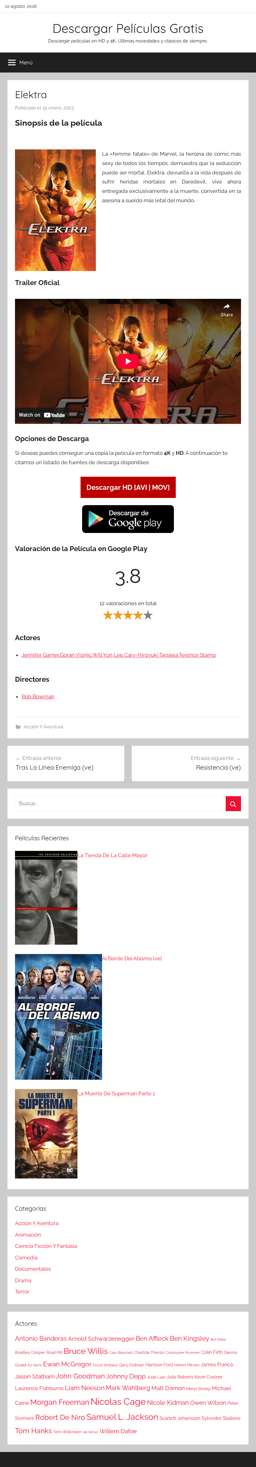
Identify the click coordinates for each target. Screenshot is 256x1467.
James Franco (217, 1365)
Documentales (33, 1269)
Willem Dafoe (118, 1431)
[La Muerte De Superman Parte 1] (46, 1135)
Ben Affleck (152, 1338)
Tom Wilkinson (67, 1431)
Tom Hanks (33, 1431)
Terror (22, 1292)
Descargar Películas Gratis (128, 28)
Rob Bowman (38, 696)
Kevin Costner (208, 1376)
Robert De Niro (60, 1417)
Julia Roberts (180, 1376)
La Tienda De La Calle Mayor (112, 855)
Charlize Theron (149, 1352)
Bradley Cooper (30, 1352)
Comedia (26, 1257)
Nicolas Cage (118, 1401)
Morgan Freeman (59, 1402)
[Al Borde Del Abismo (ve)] (58, 1018)
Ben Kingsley (189, 1338)
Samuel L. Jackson (122, 1417)
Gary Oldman (131, 1365)
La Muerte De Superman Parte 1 (116, 1093)
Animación (28, 1235)
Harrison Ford (159, 1364)
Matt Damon (168, 1388)
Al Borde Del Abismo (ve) (132, 958)
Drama (23, 1280)
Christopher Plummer (183, 1352)
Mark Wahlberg (128, 1388)
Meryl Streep (198, 1388)
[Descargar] (128, 532)
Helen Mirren (186, 1365)
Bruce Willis (86, 1351)
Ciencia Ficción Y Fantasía (46, 1246)
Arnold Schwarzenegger (101, 1338)
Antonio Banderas (41, 1338)
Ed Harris (34, 1365)
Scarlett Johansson (180, 1418)
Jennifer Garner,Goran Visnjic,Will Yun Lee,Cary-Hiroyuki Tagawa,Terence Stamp (119, 655)
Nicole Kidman (168, 1402)
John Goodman (80, 1376)
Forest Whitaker (105, 1365)
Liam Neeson (85, 1388)
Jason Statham (35, 1376)
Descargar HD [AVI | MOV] (128, 487)
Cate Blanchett (121, 1352)
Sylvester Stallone (221, 1418)
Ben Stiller (218, 1339)
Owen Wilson (208, 1402)
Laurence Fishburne (39, 1388)
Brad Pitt (54, 1352)
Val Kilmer (90, 1432)
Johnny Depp (126, 1376)
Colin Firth (212, 1352)
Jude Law (156, 1377)
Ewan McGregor (67, 1364)
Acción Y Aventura (43, 727)
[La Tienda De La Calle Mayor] (46, 899)
